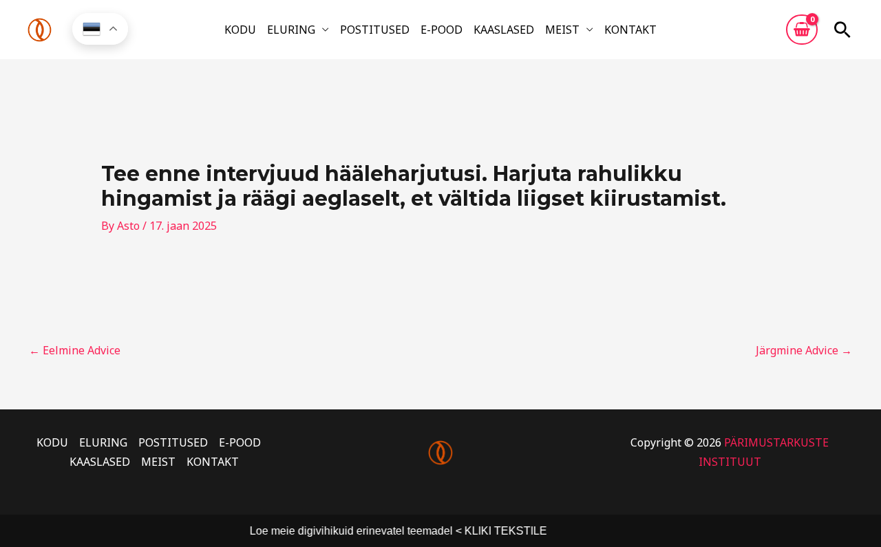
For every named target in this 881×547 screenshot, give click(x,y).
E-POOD (442, 29)
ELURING (291, 29)
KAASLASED (504, 29)
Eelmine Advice (74, 350)
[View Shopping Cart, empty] (802, 29)
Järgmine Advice (804, 350)
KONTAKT (630, 29)
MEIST (562, 29)
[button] (842, 30)
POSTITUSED (375, 29)
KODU (240, 29)
